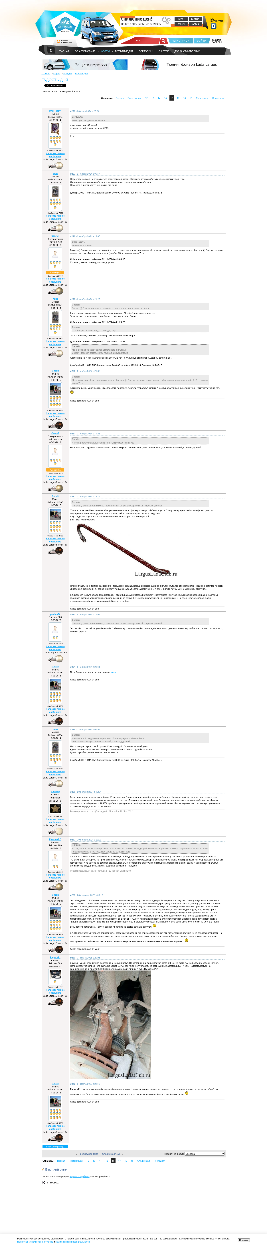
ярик (55, 173)
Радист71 (55, 957)
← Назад (52, 1182)
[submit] (163, 41)
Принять (243, 1240)
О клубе (164, 51)
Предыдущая (134, 97)
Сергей (55, 235)
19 (191, 97)
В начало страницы (55, 1146)
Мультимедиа (124, 51)
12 (146, 97)
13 (152, 97)
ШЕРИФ (55, 791)
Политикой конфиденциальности (72, 1241)
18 (184, 97)
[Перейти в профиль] (55, 133)
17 (178, 97)
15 (165, 97)
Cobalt (55, 370)
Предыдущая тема (88, 1153)
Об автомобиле (85, 51)
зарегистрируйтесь (80, 1176)
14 (159, 97)
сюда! (114, 672)
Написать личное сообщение (55, 155)
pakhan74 (55, 614)
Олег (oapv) (55, 110)
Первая (120, 97)
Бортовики (146, 51)
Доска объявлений (187, 51)
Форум (105, 51)
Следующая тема (111, 1153)
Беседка (67, 73)
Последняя (218, 97)
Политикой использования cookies (35, 1241)
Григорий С (55, 839)
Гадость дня (81, 73)
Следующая (202, 97)
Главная (46, 73)
